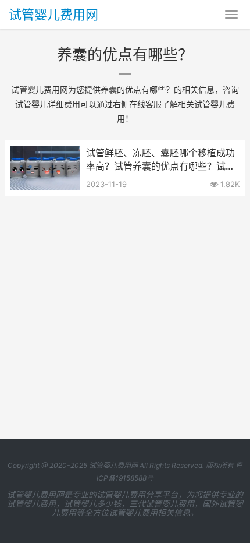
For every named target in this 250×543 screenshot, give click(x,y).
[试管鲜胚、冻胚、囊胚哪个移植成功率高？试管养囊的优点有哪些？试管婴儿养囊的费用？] (45, 153)
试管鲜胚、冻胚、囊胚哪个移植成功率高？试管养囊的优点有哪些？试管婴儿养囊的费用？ (160, 159)
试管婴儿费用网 (53, 14)
